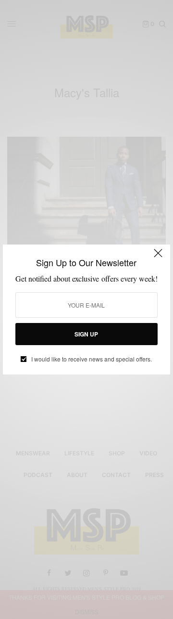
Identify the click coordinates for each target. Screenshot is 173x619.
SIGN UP (86, 334)
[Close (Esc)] (158, 257)
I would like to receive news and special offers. (91, 359)
